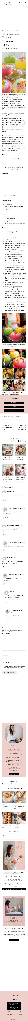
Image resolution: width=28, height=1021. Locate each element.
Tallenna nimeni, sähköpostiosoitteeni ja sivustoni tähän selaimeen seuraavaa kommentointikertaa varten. (14, 667)
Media (20, 1013)
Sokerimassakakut (14, 34)
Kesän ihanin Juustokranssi (20, 458)
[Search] (24, 835)
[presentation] (7, 450)
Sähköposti (6, 662)
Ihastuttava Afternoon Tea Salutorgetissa (22, 426)
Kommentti (6, 633)
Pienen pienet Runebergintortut (7, 458)
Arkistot (14, 781)
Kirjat (9, 1011)
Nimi (5, 655)
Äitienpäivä (5, 34)
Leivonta (10, 416)
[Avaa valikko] (19, 3)
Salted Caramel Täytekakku (5, 805)
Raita (9, 491)
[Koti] (2, 30)
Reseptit (9, 1013)
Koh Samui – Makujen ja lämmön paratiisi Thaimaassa (7, 427)
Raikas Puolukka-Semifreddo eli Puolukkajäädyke (20, 480)
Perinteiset (18, 416)
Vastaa (5, 500)
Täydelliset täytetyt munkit (6, 826)
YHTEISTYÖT (20, 1014)
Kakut (5, 416)
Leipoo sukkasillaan (13, 525)
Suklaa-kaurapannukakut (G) (7, 480)
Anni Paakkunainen (14, 508)
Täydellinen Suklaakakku (17, 826)
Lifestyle (9, 1014)
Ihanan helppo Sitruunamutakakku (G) (19, 806)
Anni (20, 1011)
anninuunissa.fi (16, 768)
